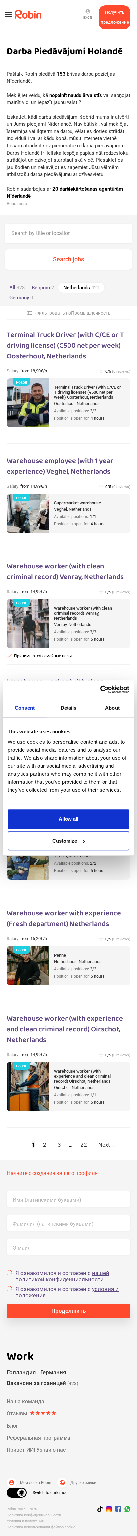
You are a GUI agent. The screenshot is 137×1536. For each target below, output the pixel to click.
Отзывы (31, 1413)
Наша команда (25, 1401)
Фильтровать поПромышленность (69, 313)
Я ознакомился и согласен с (62, 1276)
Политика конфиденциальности (34, 1515)
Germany (21, 298)
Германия (53, 1372)
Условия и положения (25, 1521)
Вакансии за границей (42, 1383)
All (17, 288)
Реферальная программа (38, 1438)
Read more (17, 203)
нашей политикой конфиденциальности (62, 1276)
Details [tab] (69, 708)
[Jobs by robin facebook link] (118, 1509)
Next (107, 1144)
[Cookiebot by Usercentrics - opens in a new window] (100, 689)
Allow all (68, 819)
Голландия (21, 1372)
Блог (12, 1426)
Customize (64, 841)
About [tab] (112, 708)
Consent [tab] (25, 708)
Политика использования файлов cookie (41, 1527)
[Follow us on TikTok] (101, 1510)
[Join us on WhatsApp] (125, 1510)
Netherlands (81, 288)
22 (83, 1144)
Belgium (43, 288)
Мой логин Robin (30, 1483)
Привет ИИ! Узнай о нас (36, 1450)
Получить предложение (115, 17)
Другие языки (77, 1483)
